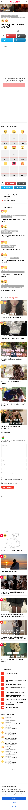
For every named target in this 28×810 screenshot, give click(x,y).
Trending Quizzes (7, 217)
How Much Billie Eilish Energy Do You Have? (21, 10)
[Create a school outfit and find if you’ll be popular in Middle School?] (14, 627)
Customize (14, 802)
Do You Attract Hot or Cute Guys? (13, 723)
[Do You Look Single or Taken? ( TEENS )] (14, 372)
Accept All (14, 798)
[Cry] (5, 344)
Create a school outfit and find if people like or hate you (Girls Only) (13, 615)
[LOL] (5, 323)
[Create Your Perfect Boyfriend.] (14, 541)
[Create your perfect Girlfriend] (14, 308)
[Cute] (2, 20)
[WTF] (1, 302)
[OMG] (5, 226)
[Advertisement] (14, 61)
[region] (14, 797)
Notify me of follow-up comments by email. (11, 479)
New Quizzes (13, 215)
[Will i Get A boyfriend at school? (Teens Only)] (14, 417)
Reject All (14, 806)
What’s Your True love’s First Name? (15, 692)
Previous (0, 8)
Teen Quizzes (22, 215)
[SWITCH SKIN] (26, 2)
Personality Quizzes (7, 246)
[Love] (6, 20)
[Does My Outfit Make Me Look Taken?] (14, 349)
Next (27, 8)
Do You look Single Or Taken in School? (16, 699)
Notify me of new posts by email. (9, 483)
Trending (1, 622)
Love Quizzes (5, 215)
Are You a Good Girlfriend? (10, 249)
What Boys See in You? (9, 571)
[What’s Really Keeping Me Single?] (14, 328)
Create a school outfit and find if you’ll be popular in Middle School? (13, 637)
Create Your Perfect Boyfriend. (11, 550)
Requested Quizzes (7, 287)
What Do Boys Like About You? (13, 719)
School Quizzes (14, 257)
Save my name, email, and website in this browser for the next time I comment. (13, 474)
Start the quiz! (14, 85)
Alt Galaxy (15, 2)
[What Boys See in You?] (14, 562)
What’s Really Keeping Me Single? (13, 338)
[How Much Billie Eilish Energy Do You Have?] (21, 8)
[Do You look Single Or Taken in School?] (14, 650)
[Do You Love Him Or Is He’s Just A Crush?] (14, 394)
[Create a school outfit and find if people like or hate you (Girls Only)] (14, 605)
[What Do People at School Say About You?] (7, 8)
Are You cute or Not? (8, 290)
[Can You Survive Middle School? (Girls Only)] (14, 582)
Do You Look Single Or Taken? (14, 684)
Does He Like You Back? (12, 707)
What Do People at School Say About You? (6, 10)
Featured (4, 245)
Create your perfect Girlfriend (11, 317)
